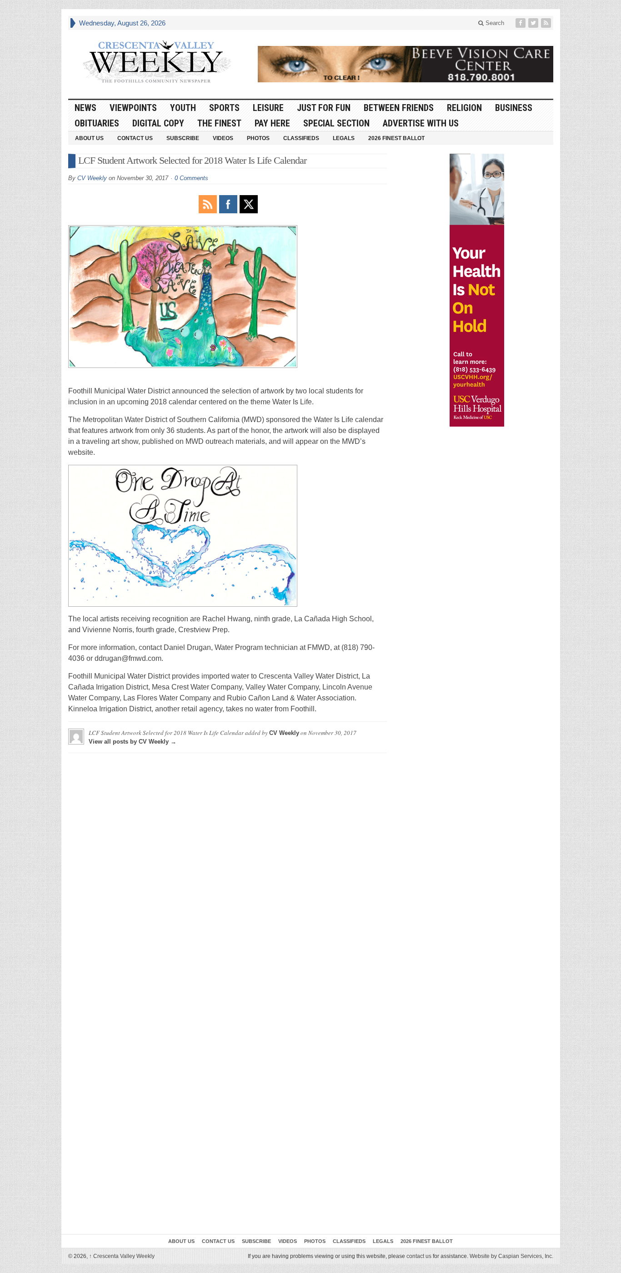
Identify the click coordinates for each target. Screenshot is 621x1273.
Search (494, 23)
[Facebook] (521, 23)
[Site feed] (547, 23)
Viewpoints (133, 107)
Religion (464, 107)
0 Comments (191, 178)
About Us (89, 138)
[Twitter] (534, 23)
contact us (418, 1256)
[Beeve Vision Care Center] (405, 64)
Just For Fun (324, 107)
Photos (258, 138)
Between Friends (399, 107)
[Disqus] (227, 873)
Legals (344, 138)
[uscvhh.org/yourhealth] (477, 290)
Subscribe (182, 138)
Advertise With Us (421, 123)
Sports (224, 107)
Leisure (268, 107)
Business (513, 107)
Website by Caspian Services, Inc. (511, 1256)
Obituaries (97, 123)
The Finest (219, 123)
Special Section (336, 123)
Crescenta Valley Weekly (122, 1256)
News (85, 107)
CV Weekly (92, 178)
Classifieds (301, 138)
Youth (183, 107)
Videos (223, 138)
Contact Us (135, 138)
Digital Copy (158, 123)
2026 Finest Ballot (396, 138)
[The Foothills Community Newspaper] (156, 62)
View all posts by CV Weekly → (132, 741)
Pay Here (272, 123)
